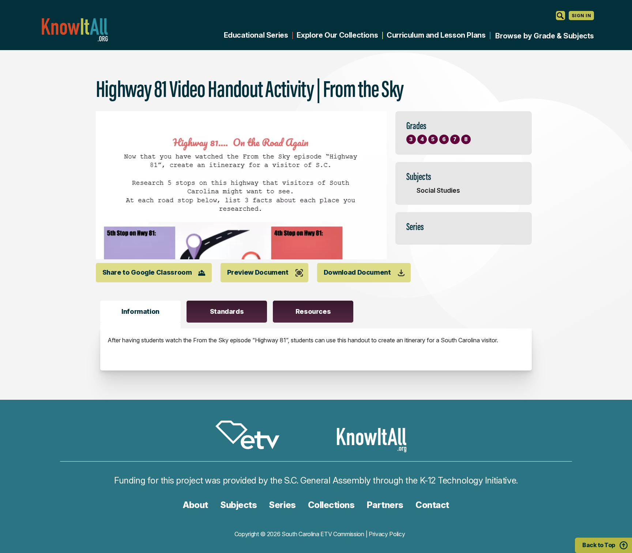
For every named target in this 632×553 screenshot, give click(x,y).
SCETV (251, 436)
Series (282, 505)
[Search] (560, 15)
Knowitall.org (74, 29)
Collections (331, 505)
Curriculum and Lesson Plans (436, 35)
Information (140, 311)
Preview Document (258, 272)
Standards (227, 311)
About (195, 505)
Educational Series (256, 35)
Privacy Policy (387, 534)
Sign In (581, 15)
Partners (385, 505)
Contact (432, 505)
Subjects (238, 505)
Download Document (357, 272)
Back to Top (598, 545)
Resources (313, 311)
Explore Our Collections (337, 35)
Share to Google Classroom (147, 272)
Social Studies (438, 190)
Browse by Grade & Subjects (544, 35)
